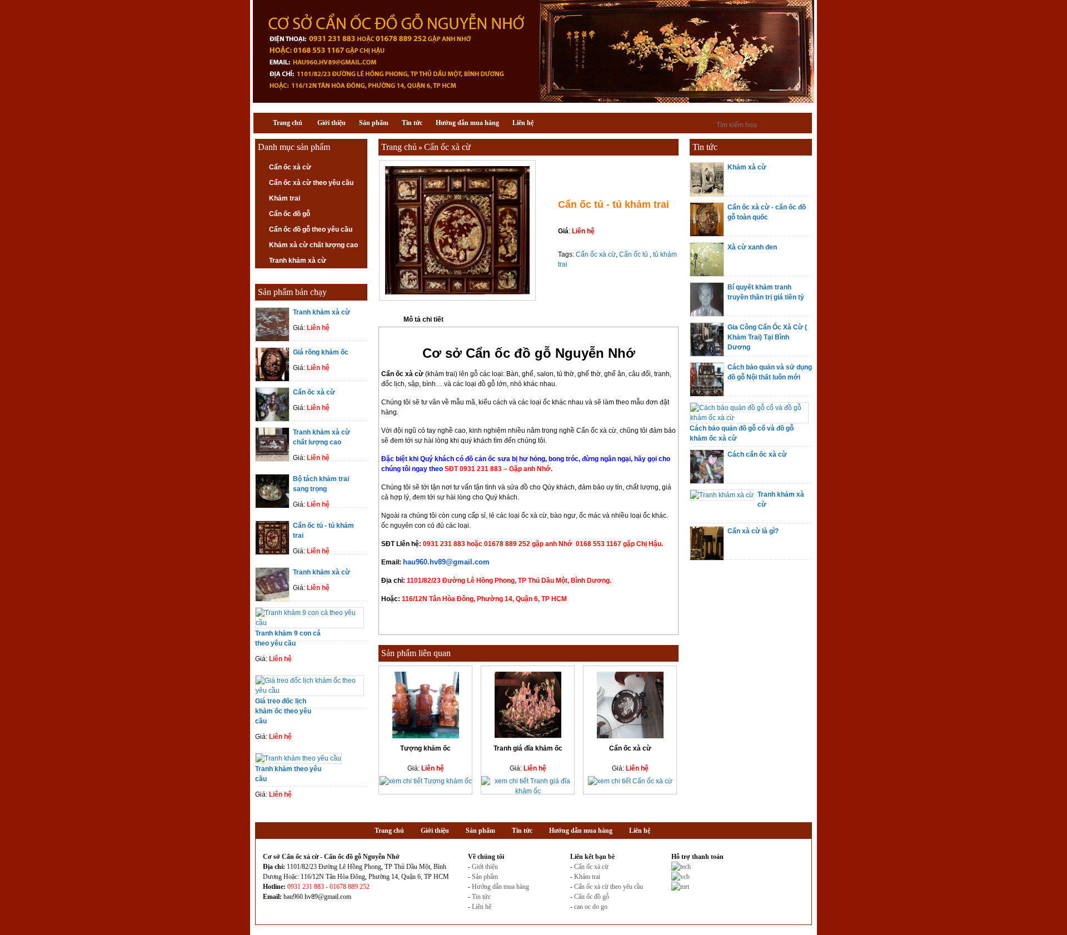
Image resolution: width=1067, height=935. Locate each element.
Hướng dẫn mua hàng (500, 887)
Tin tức (481, 897)
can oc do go (590, 907)
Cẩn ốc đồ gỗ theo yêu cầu (310, 229)
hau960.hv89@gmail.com (446, 562)
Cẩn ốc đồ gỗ (289, 214)
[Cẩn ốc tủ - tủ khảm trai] (457, 298)
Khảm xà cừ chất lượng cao (313, 245)
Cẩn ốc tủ (634, 254)
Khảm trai (284, 198)
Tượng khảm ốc (425, 748)
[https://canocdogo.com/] (533, 100)
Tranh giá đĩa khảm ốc (527, 748)
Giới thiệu (485, 867)
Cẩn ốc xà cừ (290, 167)
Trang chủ (399, 147)
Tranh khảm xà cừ (297, 260)
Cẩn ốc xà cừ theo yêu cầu (311, 183)
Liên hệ (481, 907)
